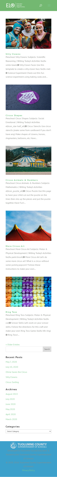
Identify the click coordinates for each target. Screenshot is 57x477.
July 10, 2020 (12, 367)
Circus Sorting (12, 382)
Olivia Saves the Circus (16, 372)
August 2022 (12, 394)
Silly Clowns (13, 54)
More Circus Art (15, 246)
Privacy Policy (28, 470)
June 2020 (10, 404)
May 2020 (10, 409)
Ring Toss (11, 312)
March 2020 (11, 419)
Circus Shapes (14, 115)
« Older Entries (13, 344)
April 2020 (11, 414)
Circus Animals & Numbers (22, 180)
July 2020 (10, 399)
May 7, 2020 (11, 361)
